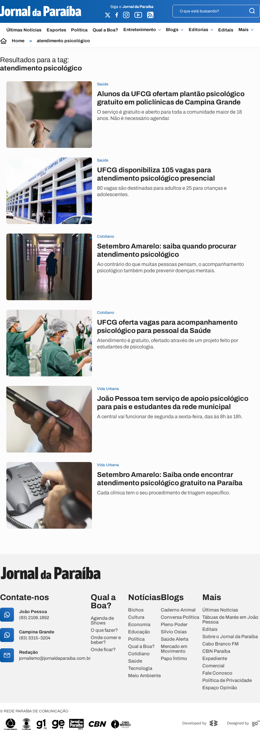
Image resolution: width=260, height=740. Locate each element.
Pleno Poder (174, 624)
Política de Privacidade (227, 680)
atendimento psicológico (63, 41)
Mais (243, 30)
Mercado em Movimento (174, 649)
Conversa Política (180, 617)
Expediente (214, 658)
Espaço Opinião (219, 687)
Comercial (213, 666)
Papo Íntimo (174, 658)
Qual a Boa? (105, 30)
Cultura (136, 617)
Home (18, 41)
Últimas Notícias (24, 30)
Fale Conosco (217, 673)
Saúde (135, 661)
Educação (139, 632)
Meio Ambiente (144, 675)
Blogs (172, 30)
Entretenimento (139, 30)
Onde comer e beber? (106, 640)
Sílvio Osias (174, 632)
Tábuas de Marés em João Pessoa (230, 619)
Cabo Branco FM (220, 644)
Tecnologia (140, 668)
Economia (139, 624)
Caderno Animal (178, 610)
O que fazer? (104, 630)
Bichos (136, 610)
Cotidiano (139, 653)
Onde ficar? (103, 649)
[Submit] (252, 11)
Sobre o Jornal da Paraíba (230, 636)
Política (79, 30)
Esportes (56, 30)
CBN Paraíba (216, 651)
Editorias (198, 30)
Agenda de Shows (102, 620)
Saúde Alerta (174, 639)
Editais (225, 30)
